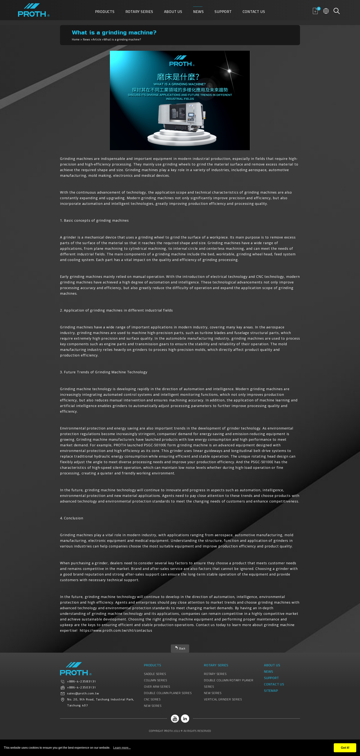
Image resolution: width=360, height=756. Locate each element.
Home (76, 39)
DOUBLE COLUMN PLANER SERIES (168, 693)
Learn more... (122, 747)
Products (105, 12)
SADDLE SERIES (155, 674)
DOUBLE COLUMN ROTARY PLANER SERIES (228, 683)
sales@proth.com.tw (83, 693)
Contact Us (254, 12)
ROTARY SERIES (215, 674)
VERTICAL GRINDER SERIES (223, 699)
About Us (173, 12)
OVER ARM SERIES (157, 686)
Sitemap (271, 690)
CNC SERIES (152, 699)
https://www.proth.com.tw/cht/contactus (116, 630)
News (198, 12)
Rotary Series (139, 12)
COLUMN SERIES (155, 680)
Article (97, 39)
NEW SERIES (153, 705)
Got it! (345, 747)
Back (182, 648)
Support (223, 12)
